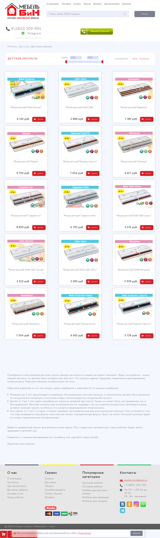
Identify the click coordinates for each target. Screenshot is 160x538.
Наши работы (15, 497)
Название (144, 58)
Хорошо (136, 533)
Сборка (87, 3)
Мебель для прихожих (95, 497)
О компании (52, 3)
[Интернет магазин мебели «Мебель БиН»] (22, 18)
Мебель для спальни (94, 501)
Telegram (34, 33)
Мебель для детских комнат (94, 492)
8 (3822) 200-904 (26, 28)
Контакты (126, 3)
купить (40, 119)
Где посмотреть (112, 3)
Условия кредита (55, 490)
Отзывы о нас (15, 493)
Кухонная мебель (92, 483)
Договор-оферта (17, 490)
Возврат (97, 3)
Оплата (77, 3)
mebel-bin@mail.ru (135, 480)
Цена (134, 58)
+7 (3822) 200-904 (135, 485)
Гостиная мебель (92, 486)
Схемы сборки (53, 493)
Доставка (66, 3)
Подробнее (84, 533)
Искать (145, 13)
